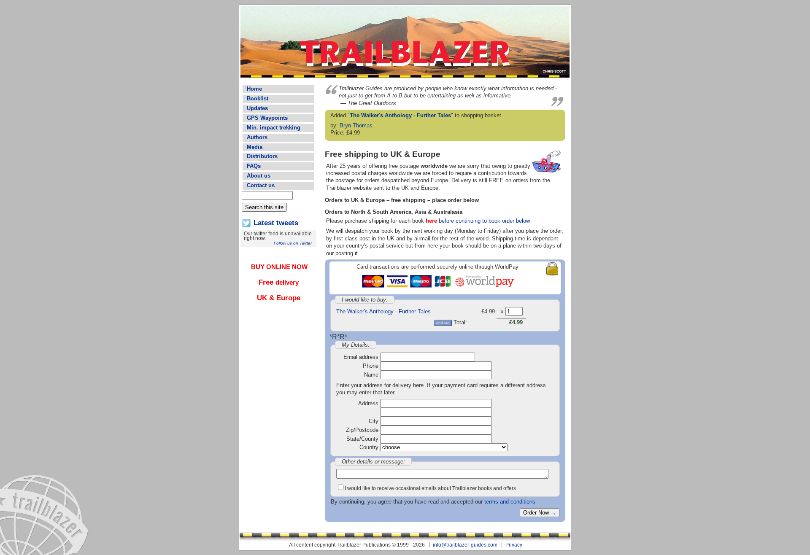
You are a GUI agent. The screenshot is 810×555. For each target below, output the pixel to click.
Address (368, 403)
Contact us (261, 185)
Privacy (513, 544)
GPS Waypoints (267, 118)
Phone (370, 366)
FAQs (254, 166)
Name (371, 375)
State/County (362, 439)
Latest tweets (276, 223)
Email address (360, 357)
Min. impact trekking (273, 127)
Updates (257, 108)
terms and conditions (509, 501)
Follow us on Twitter (293, 243)
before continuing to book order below (478, 221)
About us (258, 175)
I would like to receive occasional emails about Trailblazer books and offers (430, 488)
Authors (257, 137)
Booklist (257, 98)
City (373, 421)
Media (254, 147)
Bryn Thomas (356, 125)
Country (368, 447)
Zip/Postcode (362, 430)
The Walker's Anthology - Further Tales (400, 115)
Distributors (262, 156)
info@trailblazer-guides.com (465, 544)
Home (254, 89)
